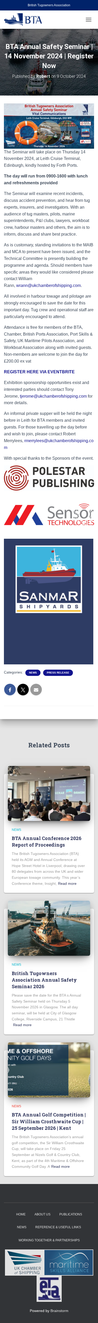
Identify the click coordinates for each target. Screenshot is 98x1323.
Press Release (58, 672)
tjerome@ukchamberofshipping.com (53, 396)
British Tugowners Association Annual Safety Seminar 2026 (44, 980)
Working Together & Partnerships (49, 1240)
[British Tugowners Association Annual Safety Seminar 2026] (49, 928)
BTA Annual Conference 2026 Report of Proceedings (47, 841)
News (33, 672)
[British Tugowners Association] (25, 19)
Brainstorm (59, 1311)
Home (21, 1214)
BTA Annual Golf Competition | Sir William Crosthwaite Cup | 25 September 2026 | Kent (49, 1121)
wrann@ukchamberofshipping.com (48, 285)
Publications (70, 1214)
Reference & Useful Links (58, 1227)
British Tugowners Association (49, 5)
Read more (67, 883)
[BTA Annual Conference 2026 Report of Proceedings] (49, 793)
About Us (42, 1214)
